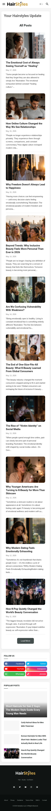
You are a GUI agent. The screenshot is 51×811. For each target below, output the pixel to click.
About (6, 800)
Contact (44, 800)
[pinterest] (37, 787)
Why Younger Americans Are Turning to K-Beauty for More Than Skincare (25, 490)
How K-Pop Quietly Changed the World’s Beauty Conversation (32, 754)
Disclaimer (20, 800)
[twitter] (20, 787)
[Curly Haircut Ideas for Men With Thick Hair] (11, 726)
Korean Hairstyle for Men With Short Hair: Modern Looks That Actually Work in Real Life (34, 739)
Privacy (12, 800)
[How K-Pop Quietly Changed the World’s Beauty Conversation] (11, 753)
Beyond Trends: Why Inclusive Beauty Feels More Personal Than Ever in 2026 (25, 249)
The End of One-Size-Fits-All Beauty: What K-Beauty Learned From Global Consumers (23, 368)
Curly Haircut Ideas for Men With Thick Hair (32, 724)
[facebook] (14, 787)
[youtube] (25, 787)
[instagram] (31, 787)
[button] (3, 4)
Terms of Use (29, 800)
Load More (25, 641)
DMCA (38, 800)
